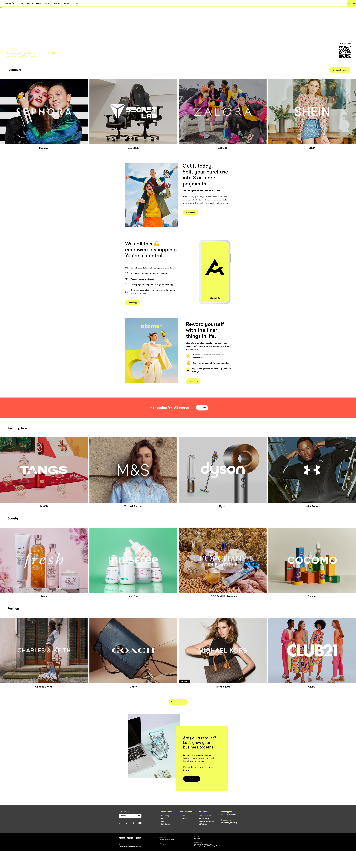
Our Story (165, 816)
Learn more (193, 381)
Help (76, 3)
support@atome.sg (228, 814)
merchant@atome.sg (229, 823)
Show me (202, 408)
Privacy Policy (204, 818)
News (163, 821)
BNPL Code (203, 824)
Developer (57, 3)
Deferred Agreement (206, 821)
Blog (163, 818)
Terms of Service (205, 816)
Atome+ (39, 3)
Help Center (165, 824)
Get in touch (192, 779)
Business (47, 3)
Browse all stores (340, 70)
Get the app (351, 3)
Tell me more (190, 212)
